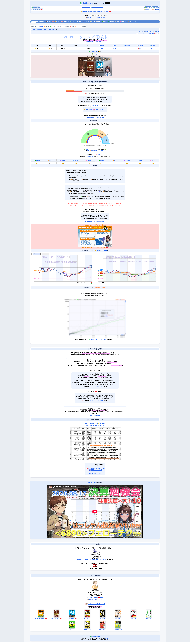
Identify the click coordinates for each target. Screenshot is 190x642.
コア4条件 (53, 26)
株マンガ (93, 21)
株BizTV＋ (86, 21)
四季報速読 (111, 21)
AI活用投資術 (70, 618)
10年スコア (127, 45)
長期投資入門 (102, 629)
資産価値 (38, 160)
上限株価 (76, 160)
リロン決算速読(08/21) (97, 7)
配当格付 (60, 26)
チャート (47, 26)
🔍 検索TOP (33, 26)
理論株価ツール (41, 21)
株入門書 (99, 21)
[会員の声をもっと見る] (95, 415)
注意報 (78, 26)
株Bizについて (124, 21)
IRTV (89, 563)
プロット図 (73, 21)
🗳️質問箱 (157, 9)
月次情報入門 (133, 618)
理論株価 (40, 26)
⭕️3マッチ (140, 48)
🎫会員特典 (146, 9)
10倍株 (72, 26)
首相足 (117, 21)
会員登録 (148, 7)
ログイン (156, 7)
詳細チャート (45, 253)
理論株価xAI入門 (40, 618)
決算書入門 (118, 618)
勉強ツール (105, 21)
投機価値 (89, 160)
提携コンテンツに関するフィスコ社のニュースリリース (91, 560)
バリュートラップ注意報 (90, 149)
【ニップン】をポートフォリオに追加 (146, 33)
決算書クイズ (87, 629)
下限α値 (102, 160)
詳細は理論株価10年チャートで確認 (95, 150)
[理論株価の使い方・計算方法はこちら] (95, 41)
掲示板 (157, 31)
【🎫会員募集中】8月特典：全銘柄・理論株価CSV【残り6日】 (94, 11)
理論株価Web (88, 3)
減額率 (127, 160)
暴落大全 (102, 618)
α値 (115, 45)
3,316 (101, 48)
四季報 (141, 31)
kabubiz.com (36, 7)
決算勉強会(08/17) (86, 7)
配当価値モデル (100, 154)
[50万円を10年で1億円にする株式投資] (86, 66)
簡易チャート (36, 253)
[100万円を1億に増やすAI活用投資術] (103, 66)
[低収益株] (52, 29)
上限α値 (140, 160)
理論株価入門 (118, 629)
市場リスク (63, 160)
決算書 (146, 31)
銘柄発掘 (66, 21)
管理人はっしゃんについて (96, 599)
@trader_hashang (92, 597)
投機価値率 (153, 160)
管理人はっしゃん (133, 21)
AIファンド (49, 21)
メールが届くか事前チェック (96, 386)
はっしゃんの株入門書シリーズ (96, 604)
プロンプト (80, 21)
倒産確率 (83, 26)
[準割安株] (46, 29)
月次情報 (66, 26)
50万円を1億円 (55, 618)
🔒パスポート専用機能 (101, 250)
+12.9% (114, 48)
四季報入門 (87, 618)
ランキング (58, 21)
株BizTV (102, 597)
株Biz (34, 29)
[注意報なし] (95, 54)
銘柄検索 (33, 21)
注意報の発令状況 (94, 51)
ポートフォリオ (36, 9)
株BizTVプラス (92, 482)
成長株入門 (149, 618)
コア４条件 (140, 45)
